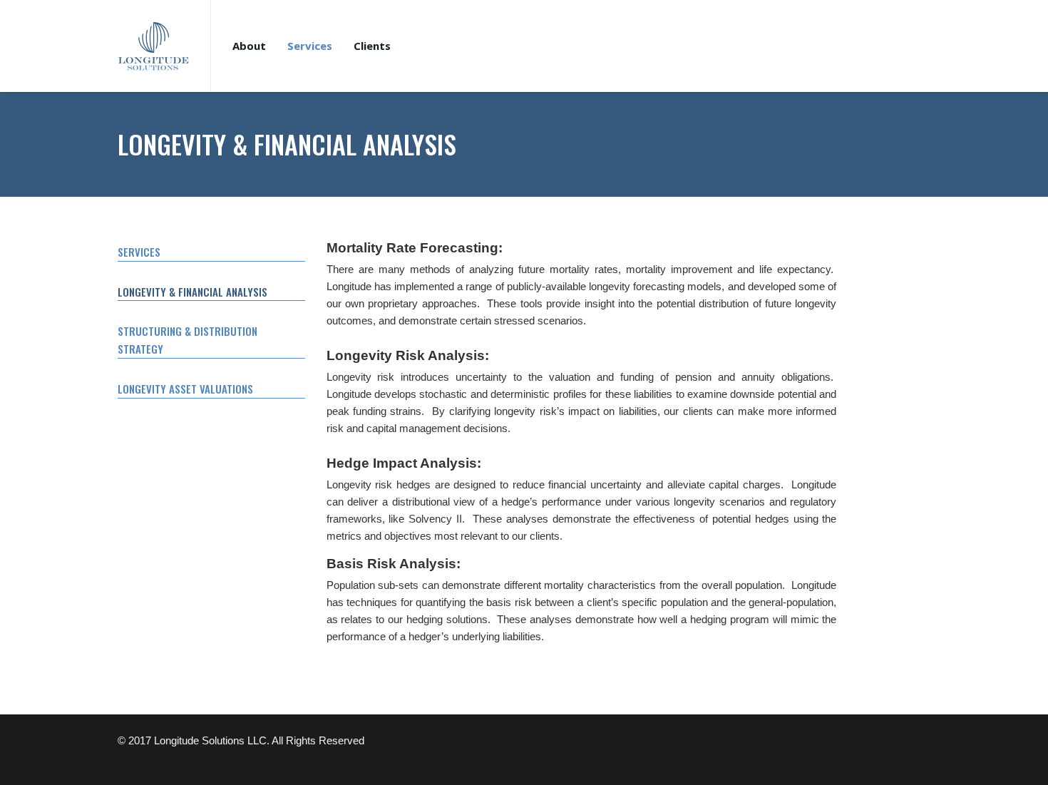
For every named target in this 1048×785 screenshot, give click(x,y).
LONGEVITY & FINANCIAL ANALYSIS (192, 291)
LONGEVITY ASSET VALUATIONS (185, 388)
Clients (372, 46)
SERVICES (139, 252)
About (249, 46)
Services (309, 46)
